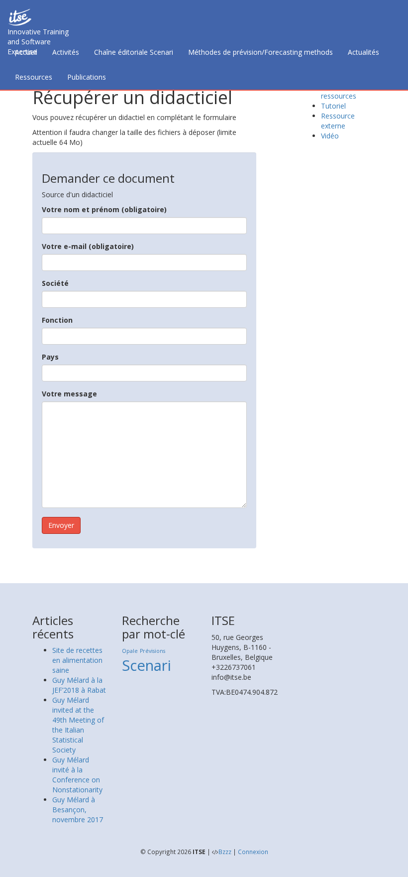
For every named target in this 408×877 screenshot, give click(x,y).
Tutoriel (333, 106)
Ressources (33, 77)
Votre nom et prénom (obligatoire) (104, 209)
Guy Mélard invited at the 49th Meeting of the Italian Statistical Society (78, 724)
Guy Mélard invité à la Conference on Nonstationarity (77, 774)
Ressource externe (338, 120)
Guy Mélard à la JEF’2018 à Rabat (79, 685)
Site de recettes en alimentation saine (77, 660)
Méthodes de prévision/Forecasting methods (260, 52)
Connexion (253, 852)
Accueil (26, 52)
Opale (130, 650)
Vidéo (330, 135)
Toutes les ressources (338, 91)
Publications (86, 77)
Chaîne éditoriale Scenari (133, 52)
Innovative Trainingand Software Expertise (38, 33)
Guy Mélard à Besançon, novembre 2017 (77, 809)
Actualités (363, 52)
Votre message (69, 393)
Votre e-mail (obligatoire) (88, 246)
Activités (65, 52)
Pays (50, 357)
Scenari (146, 665)
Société (55, 283)
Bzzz (224, 852)
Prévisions (152, 650)
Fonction (57, 320)
